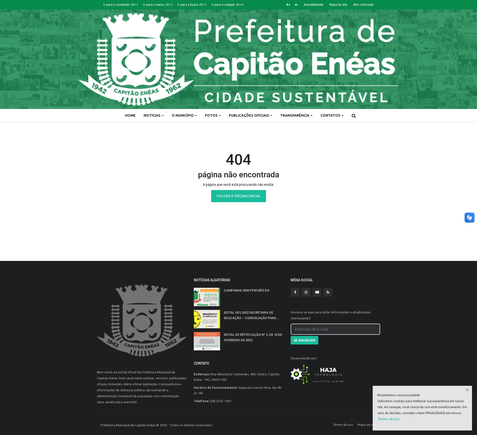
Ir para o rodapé (227, 4)
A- (296, 4)
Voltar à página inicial (238, 196)
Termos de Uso (388, 419)
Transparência (295, 115)
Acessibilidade (313, 4)
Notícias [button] (152, 115)
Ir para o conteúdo (120, 4)
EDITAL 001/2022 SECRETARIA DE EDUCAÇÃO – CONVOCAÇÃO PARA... (251, 315)
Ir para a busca (192, 4)
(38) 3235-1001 (220, 401)
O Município (183, 115)
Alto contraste (363, 4)
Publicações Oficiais (249, 115)
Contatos (330, 115)
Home (130, 115)
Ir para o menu (158, 4)
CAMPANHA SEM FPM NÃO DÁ (246, 290)
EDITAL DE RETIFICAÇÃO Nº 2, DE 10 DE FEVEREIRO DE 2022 (253, 337)
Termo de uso (343, 424)
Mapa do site (338, 4)
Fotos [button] (211, 115)
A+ (288, 4)
